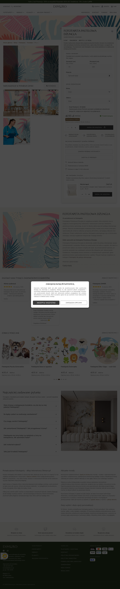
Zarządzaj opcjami (74, 303)
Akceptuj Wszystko (46, 303)
